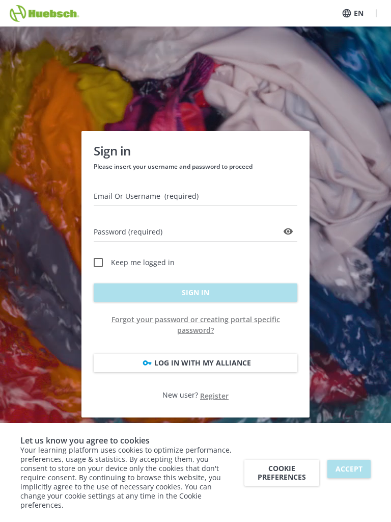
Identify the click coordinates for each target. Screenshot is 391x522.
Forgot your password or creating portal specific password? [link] (195, 325)
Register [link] (214, 396)
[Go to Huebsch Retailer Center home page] (45, 13)
